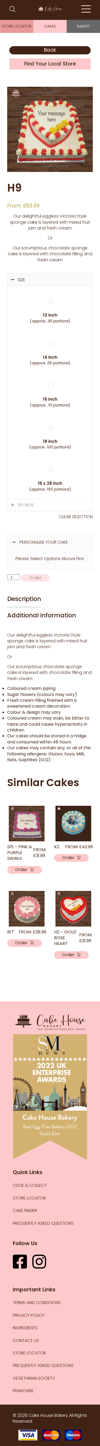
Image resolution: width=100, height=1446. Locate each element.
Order (35, 578)
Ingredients (25, 1328)
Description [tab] (24, 599)
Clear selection (76, 517)
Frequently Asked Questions (43, 1223)
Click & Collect (30, 1185)
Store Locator (16, 26)
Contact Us (26, 1340)
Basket (83, 26)
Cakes (50, 26)
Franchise (23, 1391)
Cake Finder (25, 1210)
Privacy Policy (29, 1315)
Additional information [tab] (41, 615)
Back (50, 50)
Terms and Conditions (37, 1303)
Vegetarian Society (34, 1378)
